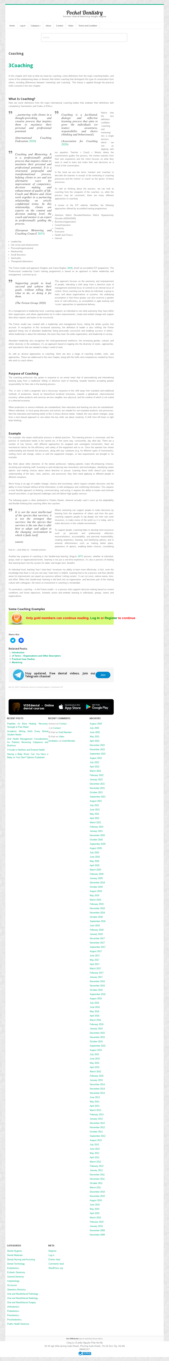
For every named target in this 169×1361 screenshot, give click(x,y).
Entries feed (54, 1259)
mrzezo (32, 687)
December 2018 (97, 908)
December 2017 (97, 938)
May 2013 (94, 1101)
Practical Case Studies (23, 659)
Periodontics (13, 1315)
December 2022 (97, 745)
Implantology (13, 1281)
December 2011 (97, 1174)
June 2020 (95, 857)
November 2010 (97, 1196)
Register (111, 618)
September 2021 (97, 796)
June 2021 (95, 809)
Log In (95, 618)
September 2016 (97, 994)
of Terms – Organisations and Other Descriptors (36, 656)
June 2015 (95, 1058)
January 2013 (96, 1119)
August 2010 (96, 1200)
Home (12, 26)
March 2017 (95, 968)
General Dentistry (15, 1276)
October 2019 (96, 887)
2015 (41, 233)
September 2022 (97, 754)
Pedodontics (13, 1311)
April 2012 (94, 1157)
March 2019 (95, 900)
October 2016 (96, 990)
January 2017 (96, 977)
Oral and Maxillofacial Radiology (22, 1298)
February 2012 (96, 1166)
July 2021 (94, 805)
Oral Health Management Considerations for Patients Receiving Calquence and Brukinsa (27, 742)
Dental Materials (15, 1255)
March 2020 (95, 869)
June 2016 (95, 1007)
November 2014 (97, 1088)
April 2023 (94, 741)
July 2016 (94, 1003)
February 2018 (96, 930)
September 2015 (97, 1046)
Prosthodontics (14, 1319)
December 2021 (97, 784)
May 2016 (94, 1011)
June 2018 (95, 925)
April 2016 (94, 1015)
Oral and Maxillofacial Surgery (21, 1302)
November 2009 (97, 1230)
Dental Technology (16, 1264)
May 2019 (94, 895)
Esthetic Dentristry (16, 1272)
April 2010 (94, 1213)
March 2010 (95, 1217)
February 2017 (96, 973)
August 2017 (96, 951)
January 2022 (96, 779)
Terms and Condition (88, 26)
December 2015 (97, 1033)
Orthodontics (13, 1307)
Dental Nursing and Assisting (21, 1259)
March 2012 (95, 1161)
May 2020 (94, 861)
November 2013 (97, 1093)
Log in (23, 26)
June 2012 (95, 1149)
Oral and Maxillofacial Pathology (22, 1294)
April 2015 (94, 1067)
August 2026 (96, 723)
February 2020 (96, 874)
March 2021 (95, 822)
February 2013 (96, 1114)
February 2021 (96, 827)
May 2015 (94, 1063)
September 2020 (97, 844)
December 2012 (97, 1123)
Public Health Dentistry (18, 1324)
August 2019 (96, 891)
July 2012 (94, 1144)
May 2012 (94, 1153)
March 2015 (95, 1071)
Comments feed (56, 1264)
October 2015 (96, 1041)
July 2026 (94, 728)
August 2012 (96, 1140)
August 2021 (96, 801)
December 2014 (97, 1084)
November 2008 (97, 1234)
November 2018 (97, 912)
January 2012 (96, 1170)
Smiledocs (54, 741)
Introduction (18, 652)
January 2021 (96, 831)
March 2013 (95, 1110)
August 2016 (96, 998)
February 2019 (96, 904)
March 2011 (95, 1187)
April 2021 (94, 818)
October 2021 (96, 792)
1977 (80, 556)
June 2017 (95, 955)
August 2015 (96, 1050)
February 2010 (96, 1222)
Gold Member (65, 732)
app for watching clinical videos (84, 1339)
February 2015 (96, 1076)
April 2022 (94, 766)
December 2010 (97, 1192)
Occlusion (12, 1285)
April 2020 (94, 865)
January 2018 (96, 934)
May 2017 (94, 960)
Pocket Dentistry (84, 12)
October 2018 (96, 917)
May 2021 (94, 814)
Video (70, 26)
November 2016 (97, 985)
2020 (32, 141)
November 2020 (97, 835)
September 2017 (97, 947)
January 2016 (96, 1028)
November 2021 (97, 788)
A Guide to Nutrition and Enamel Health (26, 750)
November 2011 (97, 1179)
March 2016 (95, 1020)
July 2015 (94, 1054)
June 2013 (95, 1097)
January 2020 (96, 878)
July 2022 (94, 762)
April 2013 (94, 1106)
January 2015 (96, 1080)
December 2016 (97, 981)
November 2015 (97, 1037)
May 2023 (94, 736)
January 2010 (96, 1226)
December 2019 (97, 882)
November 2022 (97, 749)
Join (103, 674)
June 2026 (95, 732)
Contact (59, 26)
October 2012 (96, 1131)
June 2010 (95, 1204)
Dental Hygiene (43, 687)
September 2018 (97, 921)
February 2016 (96, 1024)
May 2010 (94, 1209)
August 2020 (96, 848)
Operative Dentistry (16, 1289)
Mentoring (17, 662)
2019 (69, 268)
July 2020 (94, 852)
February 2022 (96, 775)
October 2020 (96, 839)
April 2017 (94, 964)
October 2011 (96, 1183)
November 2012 (97, 1127)
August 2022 (96, 758)
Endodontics (13, 1268)
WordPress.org (56, 1268)
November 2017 (97, 942)
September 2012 (97, 1136)
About (48, 26)
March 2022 (95, 771)
